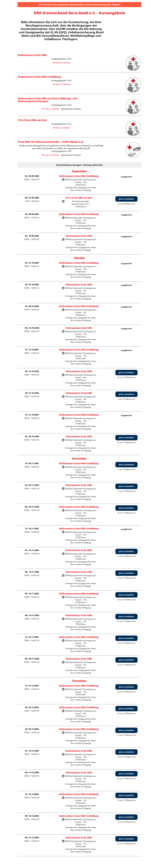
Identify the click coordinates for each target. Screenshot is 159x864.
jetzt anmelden (126, 199)
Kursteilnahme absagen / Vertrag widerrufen (79, 165)
